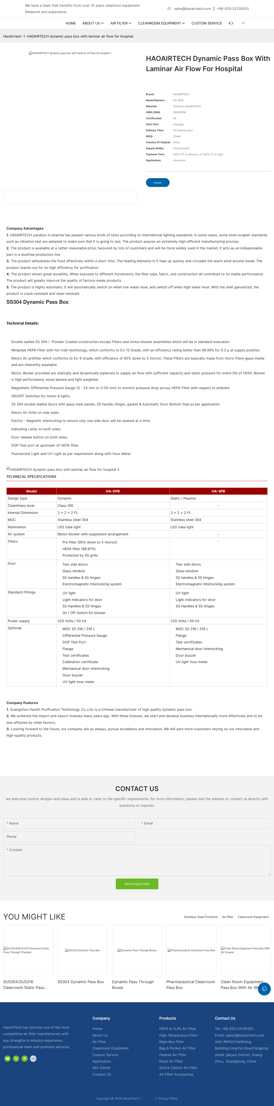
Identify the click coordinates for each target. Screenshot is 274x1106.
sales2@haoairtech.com (245, 1035)
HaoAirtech (12, 36)
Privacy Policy (167, 1098)
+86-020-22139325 (233, 8)
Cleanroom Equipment (253, 917)
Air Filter (227, 917)
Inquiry (158, 182)
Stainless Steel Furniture (200, 917)
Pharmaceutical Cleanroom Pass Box (190, 985)
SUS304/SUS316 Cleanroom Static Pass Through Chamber (23, 985)
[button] (232, 23)
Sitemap (147, 1098)
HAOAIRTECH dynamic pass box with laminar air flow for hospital (80, 36)
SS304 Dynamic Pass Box (81, 982)
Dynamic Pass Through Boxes (133, 985)
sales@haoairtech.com (192, 8)
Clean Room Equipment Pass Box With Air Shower (244, 985)
